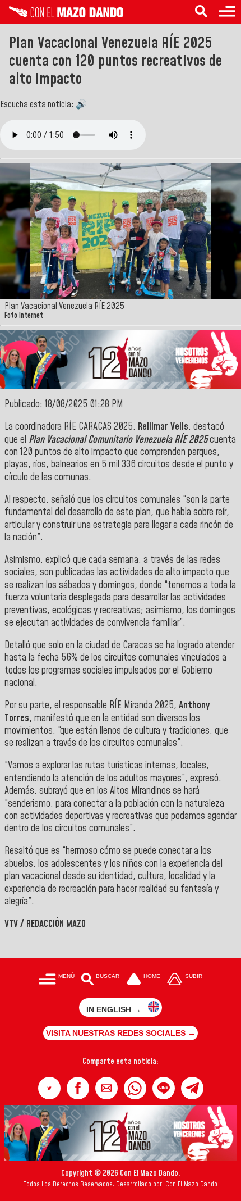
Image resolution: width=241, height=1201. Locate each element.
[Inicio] (61, 14)
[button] (49, 1088)
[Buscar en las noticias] (201, 12)
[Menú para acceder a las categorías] (227, 12)
